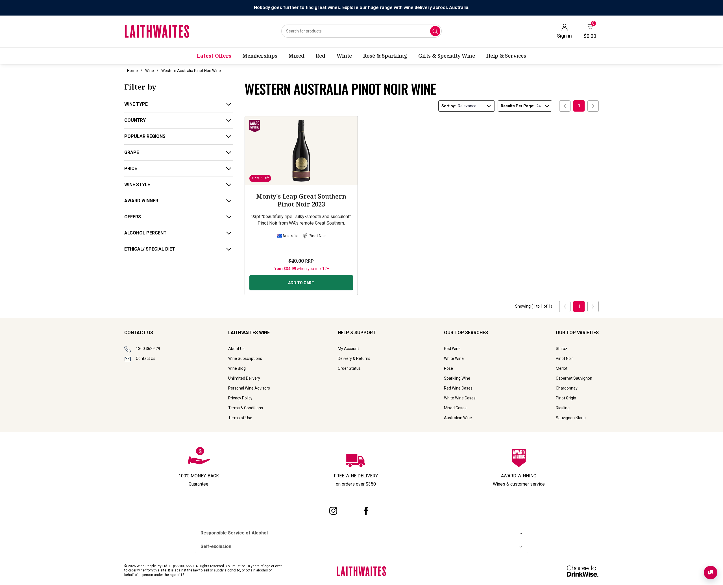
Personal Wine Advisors (249, 388)
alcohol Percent (145, 233)
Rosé (448, 368)
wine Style (137, 184)
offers (132, 216)
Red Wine (452, 348)
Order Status (349, 368)
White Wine (454, 358)
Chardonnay (567, 388)
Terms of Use (240, 418)
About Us (236, 348)
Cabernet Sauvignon (574, 378)
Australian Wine (458, 418)
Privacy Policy (240, 398)
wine (149, 70)
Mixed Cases (455, 408)
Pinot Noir (564, 358)
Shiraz (561, 348)
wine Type (136, 104)
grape (131, 152)
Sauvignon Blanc (570, 418)
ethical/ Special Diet (149, 249)
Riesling (563, 408)
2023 (301, 200)
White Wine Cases (460, 398)
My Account (348, 348)
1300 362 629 (148, 348)
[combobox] (361, 31)
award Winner (141, 200)
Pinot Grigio (566, 398)
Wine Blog (237, 368)
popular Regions (144, 136)
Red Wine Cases (458, 388)
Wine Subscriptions (245, 358)
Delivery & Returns (354, 358)
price (130, 168)
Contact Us (145, 358)
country (135, 120)
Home (132, 70)
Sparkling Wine (457, 378)
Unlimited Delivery (244, 378)
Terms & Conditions (245, 408)
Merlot (561, 368)
